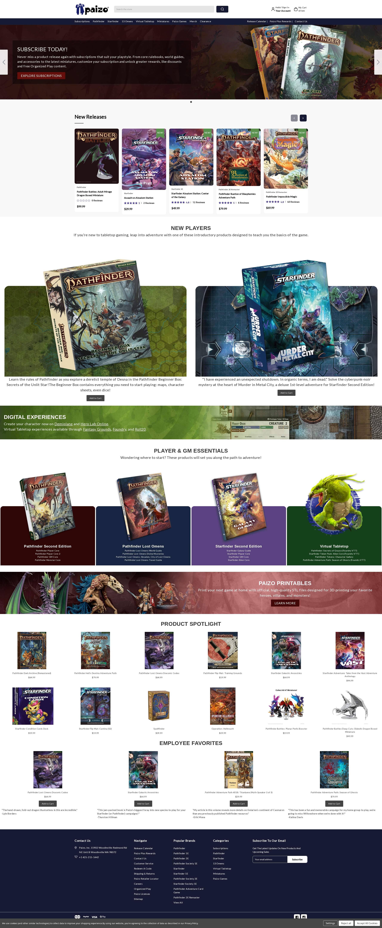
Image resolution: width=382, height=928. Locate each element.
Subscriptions (82, 21)
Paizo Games (179, 21)
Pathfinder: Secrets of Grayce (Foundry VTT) (334, 550)
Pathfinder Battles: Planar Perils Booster (286, 728)
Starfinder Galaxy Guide (239, 550)
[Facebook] (297, 917)
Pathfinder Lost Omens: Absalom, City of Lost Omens (143, 557)
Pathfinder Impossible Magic (281, 196)
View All (178, 902)
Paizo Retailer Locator (146, 878)
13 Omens (127, 21)
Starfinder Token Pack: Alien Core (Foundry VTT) (334, 553)
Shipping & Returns (144, 873)
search (222, 9)
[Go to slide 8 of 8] (294, 118)
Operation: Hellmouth (223, 728)
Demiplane (63, 424)
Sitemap (138, 898)
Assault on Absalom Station (138, 197)
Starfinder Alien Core (239, 560)
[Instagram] (304, 917)
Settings (330, 923)
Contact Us (301, 21)
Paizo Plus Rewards (281, 21)
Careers (138, 883)
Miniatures (163, 21)
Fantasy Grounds (97, 429)
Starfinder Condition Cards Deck (31, 728)
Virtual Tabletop (145, 21)
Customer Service (144, 863)
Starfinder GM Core (239, 557)
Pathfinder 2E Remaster (187, 897)
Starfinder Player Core (238, 553)
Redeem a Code (143, 868)
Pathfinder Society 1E (186, 863)
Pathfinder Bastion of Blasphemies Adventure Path (237, 195)
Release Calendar (257, 21)
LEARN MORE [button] (285, 603)
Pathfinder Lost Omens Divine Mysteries (143, 553)
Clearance (205, 21)
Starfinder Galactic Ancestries (286, 673)
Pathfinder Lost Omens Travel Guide (143, 560)
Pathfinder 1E (181, 853)
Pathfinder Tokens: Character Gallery (334, 557)
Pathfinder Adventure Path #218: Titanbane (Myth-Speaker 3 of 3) (239, 792)
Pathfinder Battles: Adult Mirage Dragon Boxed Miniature (94, 193)
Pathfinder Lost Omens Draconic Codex (159, 673)
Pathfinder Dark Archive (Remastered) (31, 673)
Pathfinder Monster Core (48, 560)
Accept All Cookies (367, 923)
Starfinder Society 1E (185, 883)
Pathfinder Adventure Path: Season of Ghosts (334, 792)
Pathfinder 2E (181, 858)
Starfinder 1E (181, 873)
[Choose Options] (135, 156)
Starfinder (113, 21)
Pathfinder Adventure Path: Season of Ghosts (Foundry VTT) (334, 560)
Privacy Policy (191, 923)
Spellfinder (159, 728)
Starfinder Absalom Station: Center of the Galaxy (190, 195)
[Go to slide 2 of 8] (303, 118)
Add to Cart (96, 398)
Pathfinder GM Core (47, 557)
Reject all (346, 923)
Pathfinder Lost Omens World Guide (143, 550)
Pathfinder (99, 21)
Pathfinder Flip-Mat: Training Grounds (222, 673)
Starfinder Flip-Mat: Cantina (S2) (95, 728)
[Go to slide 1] (4, 62)
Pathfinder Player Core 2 (47, 553)
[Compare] (99, 155)
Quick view (93, 155)
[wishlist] (105, 155)
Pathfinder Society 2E (186, 878)
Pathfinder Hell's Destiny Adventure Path (95, 673)
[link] (90, 200)
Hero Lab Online (94, 424)
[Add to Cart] (88, 155)
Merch (193, 21)
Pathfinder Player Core (47, 550)
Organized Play (142, 888)
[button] (41, 75)
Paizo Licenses (142, 893)
